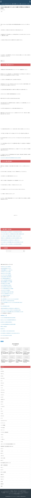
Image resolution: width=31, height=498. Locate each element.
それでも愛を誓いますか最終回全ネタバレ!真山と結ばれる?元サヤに (10, 333)
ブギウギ (2, 434)
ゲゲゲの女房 (2, 427)
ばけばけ (2, 401)
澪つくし (2, 467)
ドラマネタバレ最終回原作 (4, 432)
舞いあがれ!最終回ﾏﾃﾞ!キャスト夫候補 (6, 281)
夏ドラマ (2, 453)
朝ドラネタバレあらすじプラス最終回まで (15, 496)
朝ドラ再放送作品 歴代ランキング (6, 462)
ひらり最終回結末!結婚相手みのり (6, 278)
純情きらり (2, 474)
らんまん (2, 341)
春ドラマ (2, 460)
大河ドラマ (2, 455)
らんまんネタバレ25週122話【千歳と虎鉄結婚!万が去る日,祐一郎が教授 (11, 157)
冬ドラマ (2, 448)
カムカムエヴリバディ (4, 420)
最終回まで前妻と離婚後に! (6, 276)
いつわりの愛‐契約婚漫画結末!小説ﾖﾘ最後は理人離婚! (8, 324)
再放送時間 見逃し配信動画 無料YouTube (7, 446)
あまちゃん (2, 373)
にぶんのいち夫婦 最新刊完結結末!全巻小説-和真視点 (8, 317)
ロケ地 (2, 441)
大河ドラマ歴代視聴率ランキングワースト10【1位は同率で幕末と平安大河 (11, 302)
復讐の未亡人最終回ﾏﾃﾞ (4, 326)
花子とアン (2, 479)
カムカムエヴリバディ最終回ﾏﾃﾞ (5, 290)
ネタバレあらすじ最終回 (6, 271)
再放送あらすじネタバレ (6, 268)
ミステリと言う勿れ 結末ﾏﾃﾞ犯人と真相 (6, 335)
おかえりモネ (2, 378)
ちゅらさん (2, 394)
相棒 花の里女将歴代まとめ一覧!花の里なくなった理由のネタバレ (10, 308)
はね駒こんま (2, 399)
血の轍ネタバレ (3, 328)
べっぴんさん (2, 406)
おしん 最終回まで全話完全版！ (5, 295)
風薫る (2, 486)
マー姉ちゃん (2, 439)
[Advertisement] (15, 18)
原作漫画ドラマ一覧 (4, 315)
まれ (1, 408)
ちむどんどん (2, 392)
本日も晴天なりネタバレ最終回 (5, 283)
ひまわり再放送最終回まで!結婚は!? (6, 285)
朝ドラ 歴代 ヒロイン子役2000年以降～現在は (7, 300)
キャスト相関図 (3, 425)
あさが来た (2, 371)
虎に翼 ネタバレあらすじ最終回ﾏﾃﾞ (6, 266)
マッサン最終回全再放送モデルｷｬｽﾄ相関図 (7, 288)
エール (2, 418)
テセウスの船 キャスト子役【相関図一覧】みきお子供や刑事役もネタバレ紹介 (12, 311)
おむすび (2, 385)
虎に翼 (2, 481)
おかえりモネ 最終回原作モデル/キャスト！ (7, 293)
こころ (2, 387)
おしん (2, 380)
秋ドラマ (2, 469)
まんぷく (2, 411)
